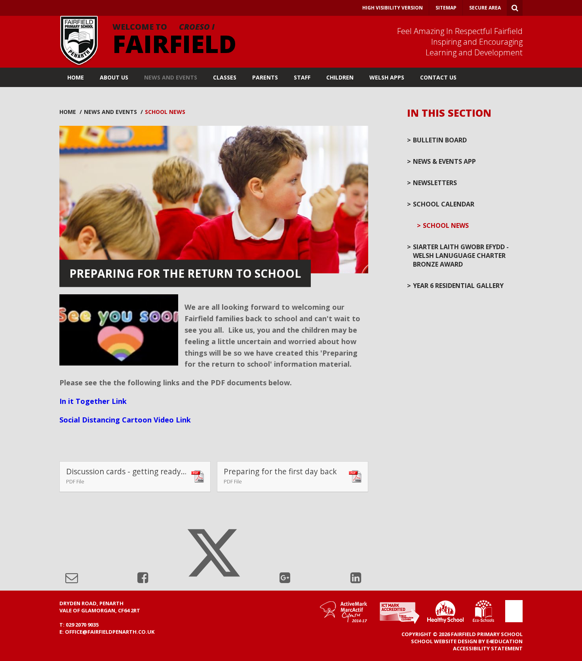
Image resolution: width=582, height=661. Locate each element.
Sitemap (446, 7)
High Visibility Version (392, 7)
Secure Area (485, 7)
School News (165, 112)
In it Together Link (93, 401)
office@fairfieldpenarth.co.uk (109, 631)
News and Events (110, 112)
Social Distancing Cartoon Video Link (125, 419)
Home (67, 112)
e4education (504, 641)
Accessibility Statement (488, 648)
